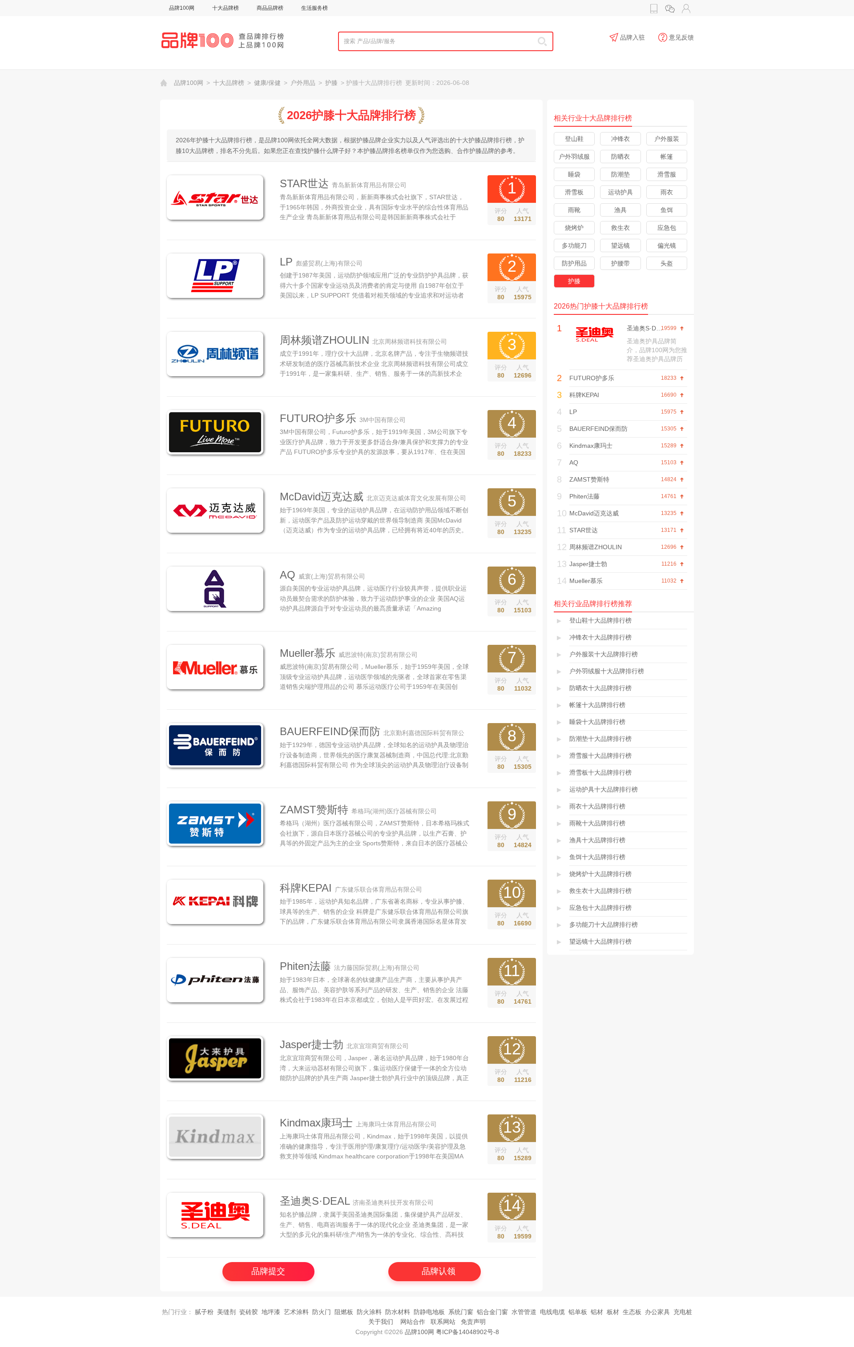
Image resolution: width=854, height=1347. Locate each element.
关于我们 (380, 1321)
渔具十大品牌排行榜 (597, 840)
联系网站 (443, 1321)
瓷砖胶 (248, 1311)
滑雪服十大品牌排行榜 (600, 755)
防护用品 (574, 263)
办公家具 (657, 1311)
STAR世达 (304, 183)
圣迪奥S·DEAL (315, 1201)
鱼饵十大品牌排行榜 (597, 856)
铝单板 (577, 1311)
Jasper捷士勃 (311, 1044)
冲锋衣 (620, 138)
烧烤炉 (574, 227)
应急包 (666, 227)
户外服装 (666, 138)
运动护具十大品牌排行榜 (603, 789)
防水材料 (397, 1311)
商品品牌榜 (270, 8)
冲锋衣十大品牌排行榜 (600, 637)
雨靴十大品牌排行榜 (597, 823)
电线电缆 (552, 1311)
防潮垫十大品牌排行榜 (600, 738)
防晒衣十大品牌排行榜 (600, 688)
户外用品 (302, 82)
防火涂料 (369, 1311)
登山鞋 (574, 138)
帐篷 (667, 156)
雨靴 (574, 209)
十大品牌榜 (225, 8)
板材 (613, 1311)
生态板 (632, 1311)
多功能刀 (574, 245)
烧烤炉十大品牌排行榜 (600, 873)
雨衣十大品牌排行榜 (597, 806)
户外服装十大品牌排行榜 (603, 654)
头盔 (667, 263)
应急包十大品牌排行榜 (600, 907)
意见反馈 (681, 37)
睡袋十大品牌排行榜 (597, 721)
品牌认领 (438, 1271)
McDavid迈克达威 (321, 497)
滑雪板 (574, 192)
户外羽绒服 (574, 156)
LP (286, 262)
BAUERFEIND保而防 (330, 731)
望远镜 (620, 245)
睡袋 (574, 174)
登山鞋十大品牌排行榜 (600, 620)
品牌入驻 (632, 37)
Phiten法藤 (305, 966)
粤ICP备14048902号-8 (467, 1331)
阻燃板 (343, 1311)
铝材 (597, 1311)
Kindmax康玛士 (316, 1123)
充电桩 (682, 1311)
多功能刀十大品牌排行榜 (603, 924)
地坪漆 (271, 1311)
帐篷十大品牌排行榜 (597, 704)
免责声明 (473, 1321)
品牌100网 (181, 8)
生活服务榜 (314, 8)
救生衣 (620, 227)
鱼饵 (667, 209)
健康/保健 (267, 82)
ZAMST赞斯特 (314, 810)
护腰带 (620, 263)
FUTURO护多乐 (318, 418)
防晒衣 (620, 156)
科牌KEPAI (306, 888)
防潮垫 (620, 174)
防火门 (321, 1311)
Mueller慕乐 (307, 653)
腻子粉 (204, 1311)
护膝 (331, 82)
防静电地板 (429, 1311)
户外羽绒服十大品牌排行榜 (606, 671)
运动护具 (620, 192)
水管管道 (524, 1311)
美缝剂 (226, 1311)
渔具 (620, 209)
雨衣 (667, 192)
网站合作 (412, 1321)
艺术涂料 (296, 1311)
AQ (287, 575)
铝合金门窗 (492, 1311)
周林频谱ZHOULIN (324, 340)
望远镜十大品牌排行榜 (600, 941)
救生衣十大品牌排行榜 (600, 890)
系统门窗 (460, 1311)
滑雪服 (666, 174)
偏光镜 (666, 245)
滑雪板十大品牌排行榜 (600, 772)
